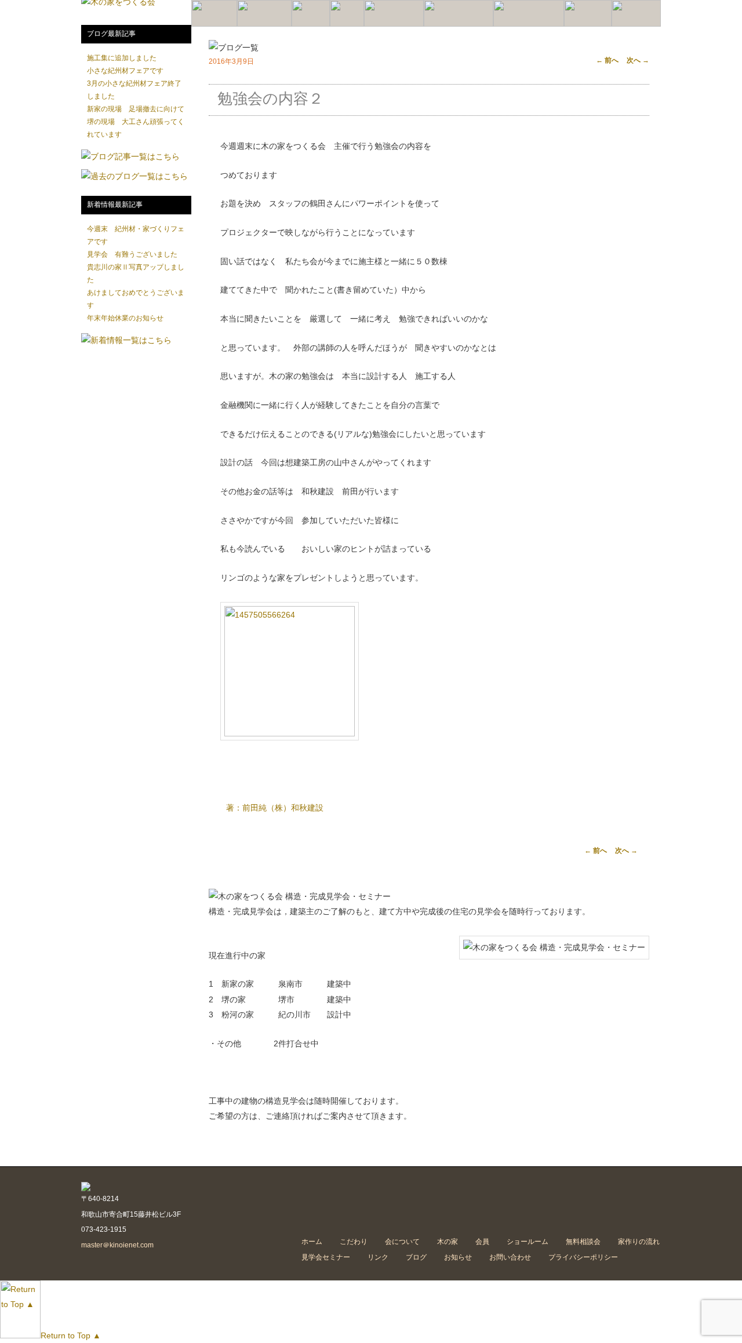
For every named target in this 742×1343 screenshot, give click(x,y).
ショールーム (527, 1242)
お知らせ (458, 1257)
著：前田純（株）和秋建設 (274, 807)
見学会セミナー (325, 1257)
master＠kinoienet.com (117, 1245)
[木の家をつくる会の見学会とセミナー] (528, 13)
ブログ (416, 1257)
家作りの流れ (639, 1242)
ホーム (311, 1242)
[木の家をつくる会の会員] (347, 13)
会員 (482, 1242)
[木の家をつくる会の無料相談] (588, 13)
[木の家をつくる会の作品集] (311, 13)
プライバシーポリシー (583, 1257)
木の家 (447, 1242)
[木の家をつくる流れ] (458, 13)
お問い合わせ (510, 1257)
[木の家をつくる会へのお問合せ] (636, 13)
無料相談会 (583, 1242)
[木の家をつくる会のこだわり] (214, 13)
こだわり (354, 1242)
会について (402, 1242)
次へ (638, 60)
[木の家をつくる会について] (264, 13)
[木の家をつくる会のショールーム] (394, 13)
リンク (378, 1257)
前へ (607, 60)
